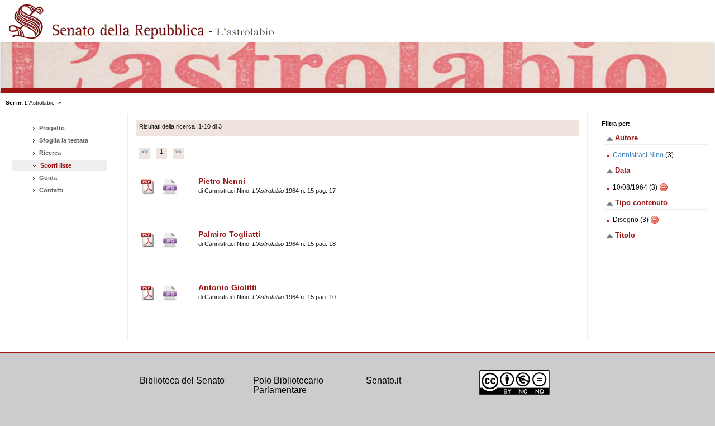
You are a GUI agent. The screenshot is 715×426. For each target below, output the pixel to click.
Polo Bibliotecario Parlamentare (288, 385)
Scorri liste (56, 165)
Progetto (51, 128)
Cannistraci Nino (638, 155)
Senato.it (383, 380)
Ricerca (49, 152)
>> (178, 151)
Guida (47, 177)
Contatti (50, 190)
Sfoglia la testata (62, 140)
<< (144, 151)
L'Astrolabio (40, 103)
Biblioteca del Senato (182, 380)
